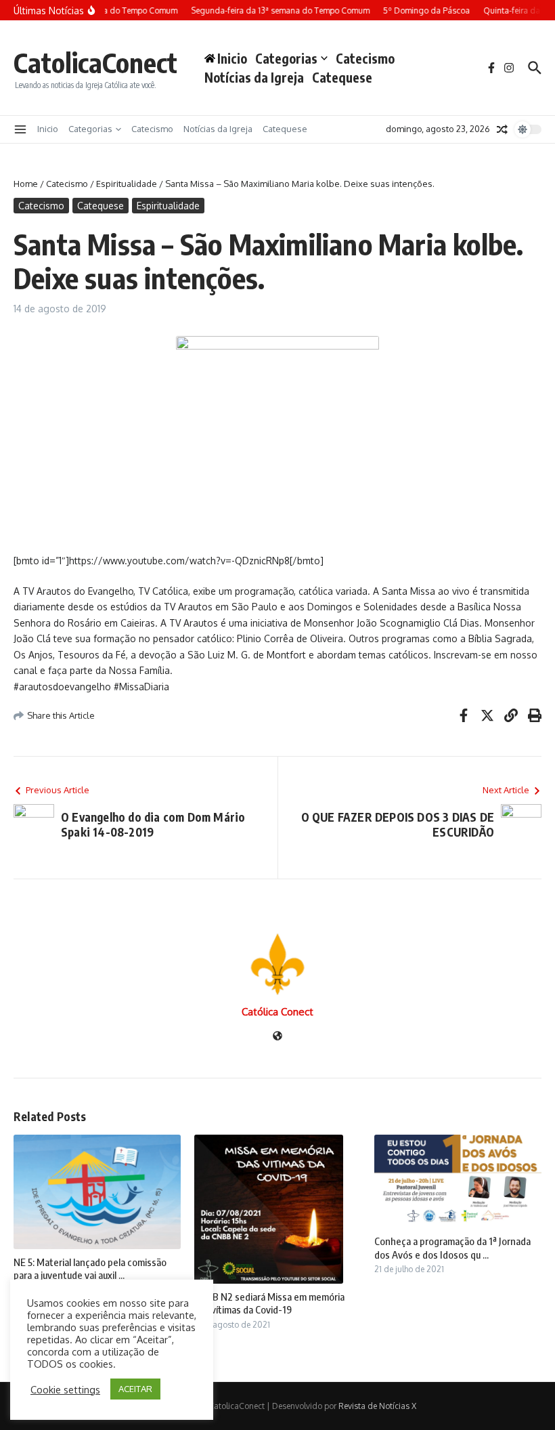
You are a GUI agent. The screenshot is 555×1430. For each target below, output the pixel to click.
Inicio (47, 128)
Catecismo (365, 58)
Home (26, 183)
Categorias (286, 58)
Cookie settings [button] (65, 1389)
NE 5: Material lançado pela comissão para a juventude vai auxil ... (90, 1269)
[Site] (277, 1037)
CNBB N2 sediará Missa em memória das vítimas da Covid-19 (269, 1303)
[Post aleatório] (502, 129)
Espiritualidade (126, 183)
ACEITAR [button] (135, 1388)
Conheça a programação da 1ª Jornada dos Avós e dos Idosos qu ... (452, 1248)
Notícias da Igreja (254, 77)
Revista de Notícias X (377, 1406)
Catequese (342, 77)
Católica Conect (277, 1011)
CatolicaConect (95, 62)
